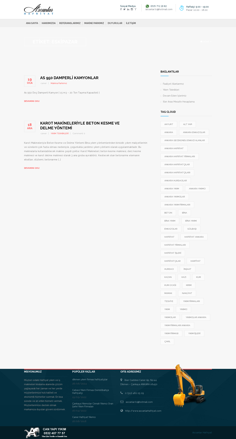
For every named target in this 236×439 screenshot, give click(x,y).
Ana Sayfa (32, 23)
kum (198, 277)
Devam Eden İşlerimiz (174, 95)
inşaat (187, 269)
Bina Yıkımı (191, 221)
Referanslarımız (70, 23)
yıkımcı (183, 309)
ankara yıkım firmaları (177, 204)
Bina (184, 213)
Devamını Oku (31, 101)
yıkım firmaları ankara (177, 325)
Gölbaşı (192, 229)
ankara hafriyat (174, 148)
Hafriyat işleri (172, 253)
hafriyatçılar (172, 261)
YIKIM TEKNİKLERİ (60, 133)
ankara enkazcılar (194, 132)
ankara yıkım (171, 188)
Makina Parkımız (59, 83)
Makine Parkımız (94, 23)
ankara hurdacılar (175, 180)
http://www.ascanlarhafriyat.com (143, 411)
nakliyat (187, 293)
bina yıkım (169, 221)
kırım (189, 285)
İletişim (131, 23)
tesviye (168, 301)
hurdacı (169, 269)
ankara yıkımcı (197, 188)
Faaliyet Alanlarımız (173, 84)
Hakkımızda (49, 23)
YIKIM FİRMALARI (191, 301)
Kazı (184, 277)
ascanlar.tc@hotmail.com (139, 402)
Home (206, 41)
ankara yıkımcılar (174, 196)
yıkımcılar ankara (196, 317)
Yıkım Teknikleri (171, 89)
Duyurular (115, 23)
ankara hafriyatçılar (177, 164)
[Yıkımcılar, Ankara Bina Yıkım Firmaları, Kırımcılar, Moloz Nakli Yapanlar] (38, 9)
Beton (168, 213)
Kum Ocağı (170, 285)
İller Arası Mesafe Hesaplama (179, 101)
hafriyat (169, 237)
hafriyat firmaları (175, 245)
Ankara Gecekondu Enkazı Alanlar (184, 140)
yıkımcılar (170, 317)
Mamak (168, 293)
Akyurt (168, 124)
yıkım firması (171, 333)
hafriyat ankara (194, 237)
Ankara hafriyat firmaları (179, 156)
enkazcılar (170, 229)
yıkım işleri (194, 333)
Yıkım (167, 309)
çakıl (167, 341)
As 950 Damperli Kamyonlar (69, 77)
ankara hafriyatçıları (177, 172)
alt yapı (187, 124)
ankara (168, 132)
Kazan (168, 277)
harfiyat (196, 261)
